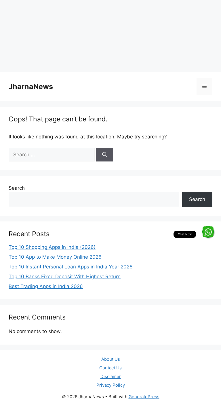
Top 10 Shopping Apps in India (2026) (52, 247)
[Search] (104, 155)
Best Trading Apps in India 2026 (46, 286)
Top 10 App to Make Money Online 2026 (55, 257)
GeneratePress (144, 396)
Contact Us (110, 368)
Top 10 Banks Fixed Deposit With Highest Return (65, 276)
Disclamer (110, 376)
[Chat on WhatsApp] (208, 232)
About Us (110, 359)
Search (17, 188)
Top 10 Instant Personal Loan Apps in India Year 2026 (71, 267)
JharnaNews (31, 86)
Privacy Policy (110, 385)
